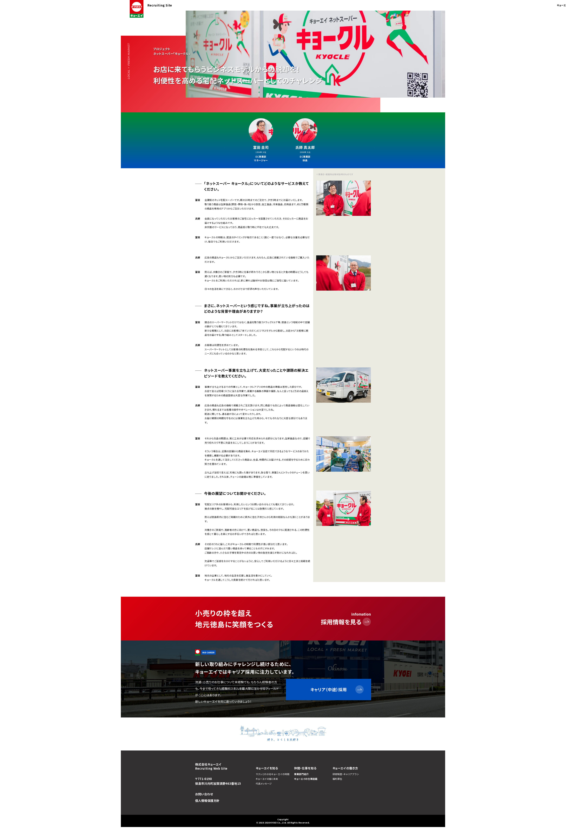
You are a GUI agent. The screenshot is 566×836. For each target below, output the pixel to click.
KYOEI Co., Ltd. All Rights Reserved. (290, 822)
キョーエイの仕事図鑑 (305, 779)
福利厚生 (337, 779)
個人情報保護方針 (207, 800)
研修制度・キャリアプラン (346, 774)
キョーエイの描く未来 (267, 779)
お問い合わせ (204, 794)
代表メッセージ (264, 783)
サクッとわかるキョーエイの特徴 (273, 774)
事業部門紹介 (301, 774)
